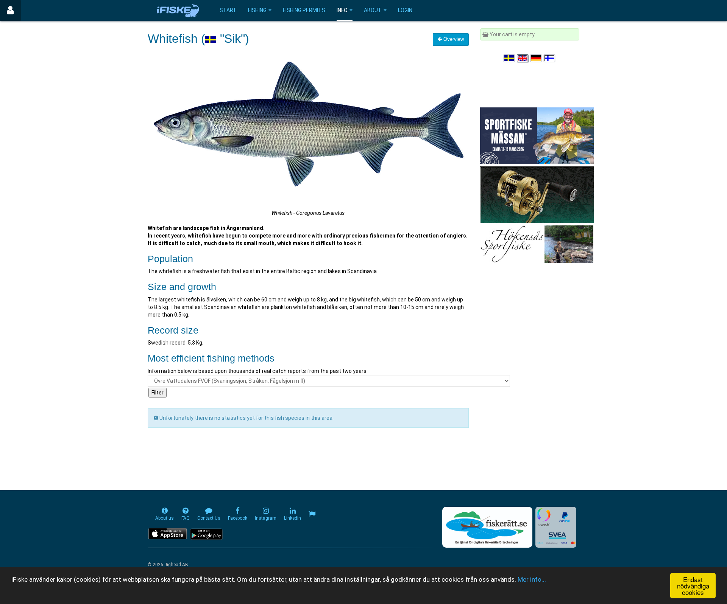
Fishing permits (304, 10)
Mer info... (532, 579)
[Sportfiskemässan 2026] (537, 135)
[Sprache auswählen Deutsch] (536, 58)
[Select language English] (523, 58)
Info (342, 10)
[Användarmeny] (10, 10)
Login (405, 10)
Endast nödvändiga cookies (693, 585)
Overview (453, 39)
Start (228, 10)
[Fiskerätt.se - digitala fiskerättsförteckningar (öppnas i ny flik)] (487, 527)
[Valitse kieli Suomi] (550, 58)
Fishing (257, 10)
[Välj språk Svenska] (509, 58)
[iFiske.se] (178, 10)
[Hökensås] (536, 244)
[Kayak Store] (537, 194)
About (373, 10)
